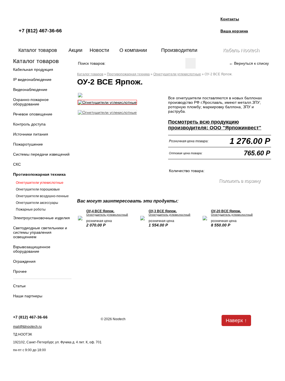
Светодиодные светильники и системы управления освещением (40, 232)
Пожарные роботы (31, 209)
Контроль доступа (29, 124)
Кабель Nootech (241, 50)
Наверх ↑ (236, 320)
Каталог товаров (37, 50)
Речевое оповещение (32, 114)
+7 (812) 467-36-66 (40, 30)
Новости (99, 50)
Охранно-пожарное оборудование (31, 101)
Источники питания (30, 134)
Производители (179, 50)
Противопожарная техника (39, 174)
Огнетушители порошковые (38, 189)
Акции (75, 50)
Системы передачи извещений (41, 154)
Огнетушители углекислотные (39, 183)
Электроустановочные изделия (41, 218)
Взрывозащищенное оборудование (31, 249)
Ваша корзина (234, 31)
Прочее (20, 271)
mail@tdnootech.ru (27, 327)
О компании (133, 50)
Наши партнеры (27, 296)
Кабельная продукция (33, 69)
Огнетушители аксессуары (37, 203)
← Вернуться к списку (249, 63)
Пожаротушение (28, 144)
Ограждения (24, 261)
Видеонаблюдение (30, 89)
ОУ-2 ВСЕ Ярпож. (218, 74)
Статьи (19, 286)
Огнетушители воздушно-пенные (42, 196)
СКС (17, 164)
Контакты (229, 19)
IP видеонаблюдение (32, 79)
